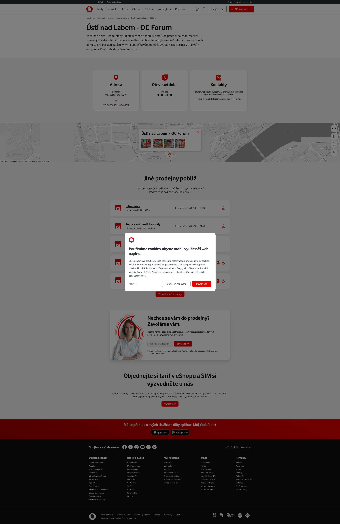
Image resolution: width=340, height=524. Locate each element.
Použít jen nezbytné (176, 283)
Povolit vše (201, 283)
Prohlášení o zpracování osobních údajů (170, 272)
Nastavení (133, 284)
